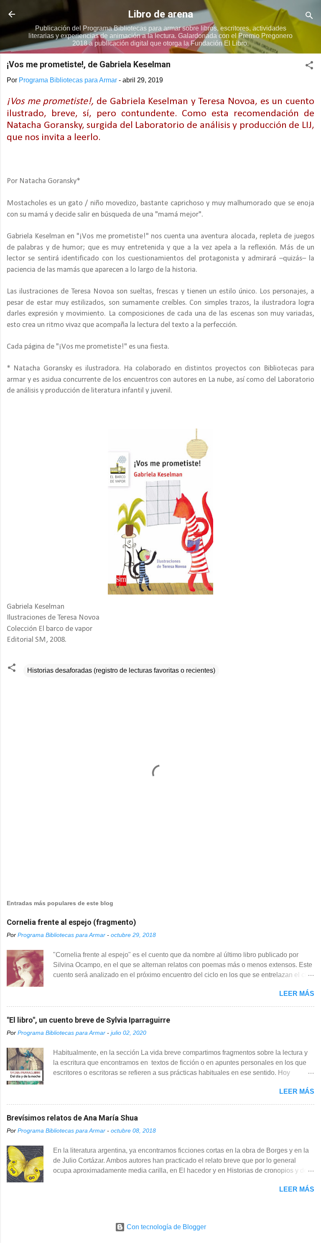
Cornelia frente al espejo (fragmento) (71, 922)
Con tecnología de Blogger (165, 1226)
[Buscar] (309, 17)
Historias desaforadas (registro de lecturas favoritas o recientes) (121, 670)
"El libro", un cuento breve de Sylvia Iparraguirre (88, 1020)
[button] (309, 66)
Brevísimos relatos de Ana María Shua (72, 1117)
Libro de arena (160, 14)
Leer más (296, 993)
